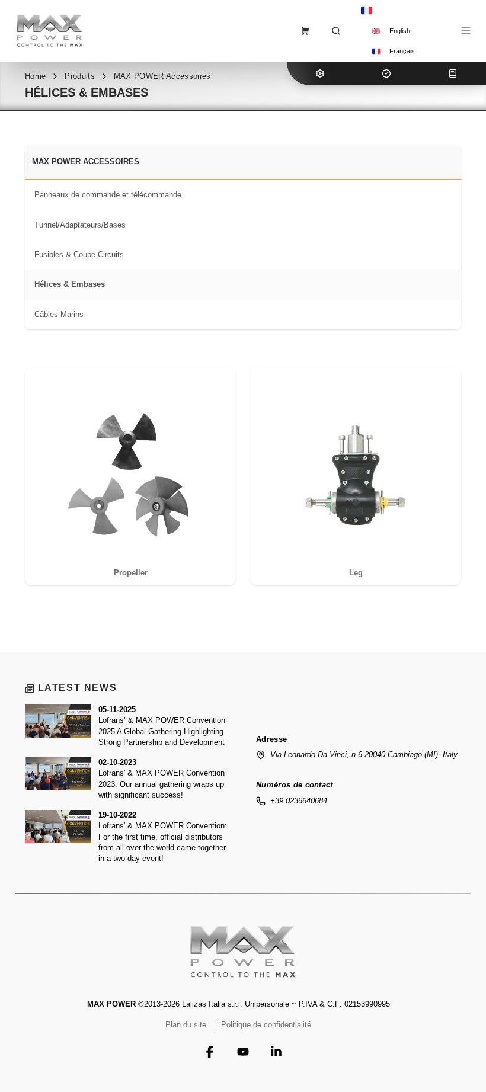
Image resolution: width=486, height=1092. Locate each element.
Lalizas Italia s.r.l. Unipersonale (235, 1004)
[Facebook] (210, 1052)
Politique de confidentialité (266, 1024)
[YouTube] (243, 1052)
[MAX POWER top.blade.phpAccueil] (49, 30)
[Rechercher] (336, 30)
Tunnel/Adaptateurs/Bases (80, 224)
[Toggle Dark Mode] (439, 30)
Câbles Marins (59, 314)
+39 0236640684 (298, 800)
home (35, 76)
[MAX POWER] (243, 952)
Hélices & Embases (69, 284)
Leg (356, 572)
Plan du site (185, 1024)
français (402, 51)
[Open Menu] (466, 31)
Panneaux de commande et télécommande (107, 194)
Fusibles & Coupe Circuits (79, 254)
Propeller (131, 572)
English (399, 30)
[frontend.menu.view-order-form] (305, 30)
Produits (80, 76)
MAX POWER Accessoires (162, 76)
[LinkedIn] (276, 1052)
